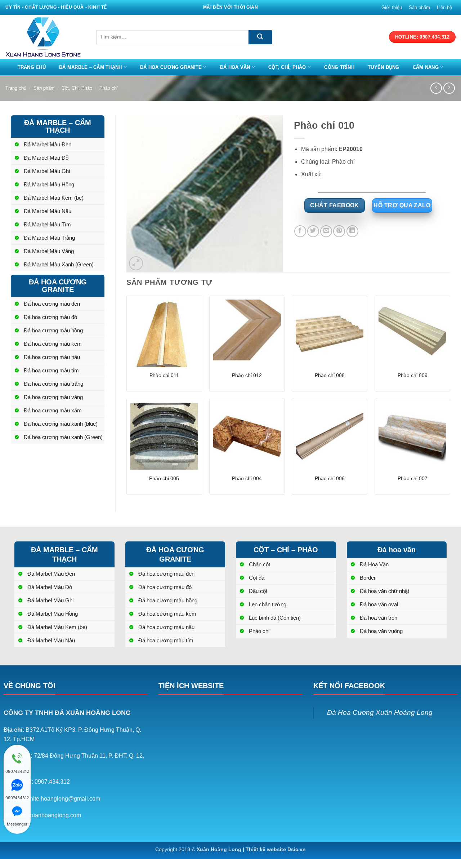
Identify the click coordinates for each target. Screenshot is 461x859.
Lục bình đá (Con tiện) (275, 618)
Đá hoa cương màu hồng (53, 330)
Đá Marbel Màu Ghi (47, 171)
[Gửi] (260, 37)
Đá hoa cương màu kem (53, 344)
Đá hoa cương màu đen (52, 304)
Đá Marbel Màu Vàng (49, 251)
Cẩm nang (426, 67)
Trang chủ (32, 67)
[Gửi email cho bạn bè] (326, 231)
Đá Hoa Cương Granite (171, 67)
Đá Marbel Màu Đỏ (46, 158)
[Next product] (436, 88)
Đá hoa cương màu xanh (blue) (61, 424)
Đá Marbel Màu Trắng (49, 238)
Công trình (339, 67)
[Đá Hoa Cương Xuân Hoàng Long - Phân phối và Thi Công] (45, 37)
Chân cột (259, 564)
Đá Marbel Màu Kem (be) (54, 198)
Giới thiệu (391, 7)
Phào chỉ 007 (413, 478)
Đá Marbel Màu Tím (47, 224)
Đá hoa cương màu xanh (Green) (63, 437)
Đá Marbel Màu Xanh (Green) (59, 264)
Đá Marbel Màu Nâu (47, 211)
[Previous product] (449, 88)
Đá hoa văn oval (379, 604)
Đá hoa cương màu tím (51, 370)
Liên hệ (444, 7)
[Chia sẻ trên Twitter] (313, 231)
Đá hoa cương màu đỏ (50, 317)
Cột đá (256, 578)
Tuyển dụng (383, 67)
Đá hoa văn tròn (378, 618)
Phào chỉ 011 (164, 375)
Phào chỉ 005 (164, 478)
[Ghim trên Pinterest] (339, 231)
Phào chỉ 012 (247, 375)
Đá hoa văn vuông (381, 631)
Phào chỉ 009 (413, 375)
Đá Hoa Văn (235, 67)
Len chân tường (267, 604)
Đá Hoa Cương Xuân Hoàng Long (380, 712)
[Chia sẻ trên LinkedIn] (352, 231)
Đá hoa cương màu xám (53, 410)
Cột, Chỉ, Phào (287, 67)
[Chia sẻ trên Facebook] (300, 231)
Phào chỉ (108, 88)
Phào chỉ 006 (330, 478)
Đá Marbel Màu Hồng (49, 184)
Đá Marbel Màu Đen (47, 144)
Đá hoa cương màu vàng (53, 397)
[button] (136, 263)
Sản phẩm (419, 7)
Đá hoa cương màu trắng (53, 384)
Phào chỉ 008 (330, 375)
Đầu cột (258, 591)
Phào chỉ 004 (247, 478)
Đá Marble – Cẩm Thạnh (90, 67)
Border (368, 578)
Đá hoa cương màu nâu (52, 357)
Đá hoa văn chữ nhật (384, 591)
